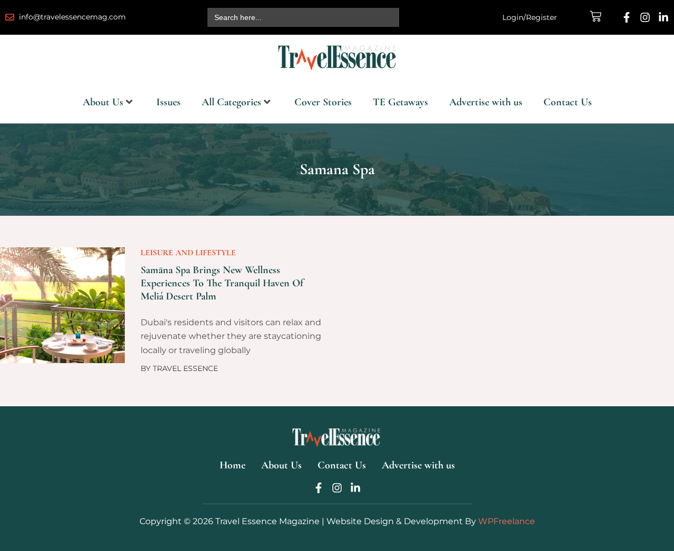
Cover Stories (323, 102)
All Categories (231, 102)
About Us (103, 102)
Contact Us (567, 102)
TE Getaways (400, 102)
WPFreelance (506, 521)
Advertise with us (485, 102)
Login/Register (529, 17)
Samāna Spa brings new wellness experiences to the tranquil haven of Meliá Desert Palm (222, 283)
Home (232, 465)
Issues (168, 102)
